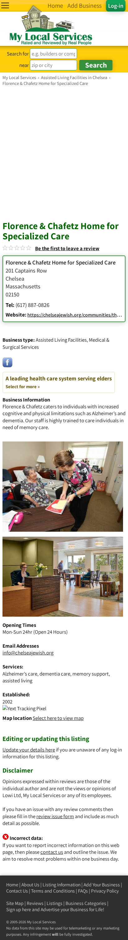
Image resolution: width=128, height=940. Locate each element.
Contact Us (17, 891)
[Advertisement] (64, 153)
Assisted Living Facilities (61, 339)
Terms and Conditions (53, 891)
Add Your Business (102, 885)
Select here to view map (58, 718)
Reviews (35, 903)
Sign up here (18, 909)
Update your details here (28, 749)
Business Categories (86, 903)
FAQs (83, 891)
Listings (54, 903)
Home (12, 885)
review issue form (55, 816)
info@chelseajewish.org (27, 652)
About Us (30, 885)
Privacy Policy (105, 891)
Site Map (15, 903)
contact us (51, 852)
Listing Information (61, 885)
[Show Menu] (5, 5)
